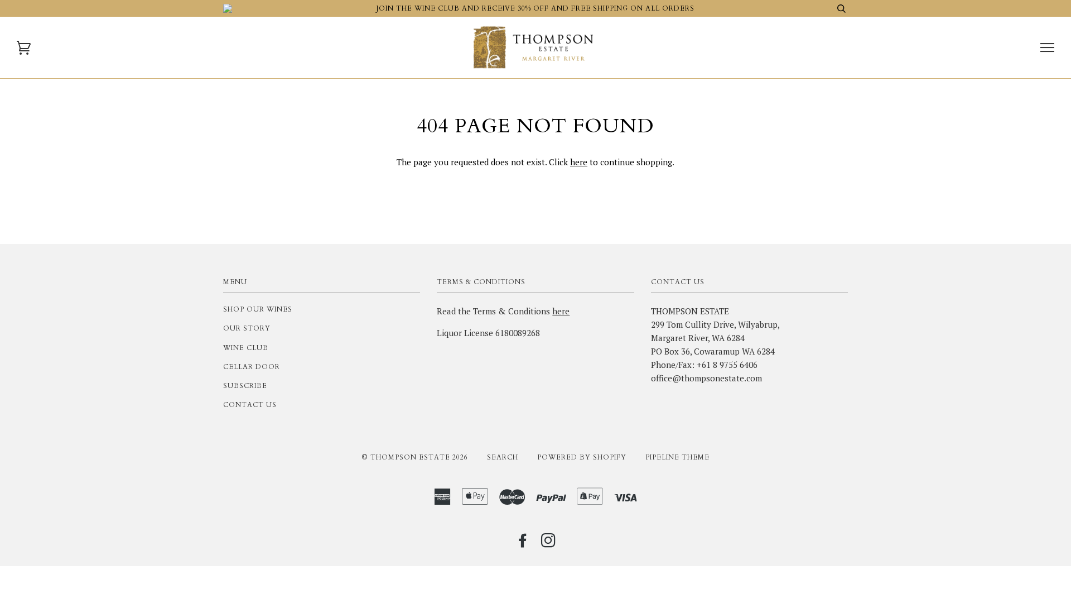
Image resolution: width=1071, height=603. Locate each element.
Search (502, 457)
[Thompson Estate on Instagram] (548, 543)
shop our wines (257, 309)
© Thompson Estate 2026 (414, 457)
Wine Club (245, 347)
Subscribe (245, 385)
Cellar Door (251, 366)
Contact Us (250, 404)
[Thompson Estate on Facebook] (522, 543)
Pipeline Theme (677, 457)
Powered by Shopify (581, 457)
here (578, 162)
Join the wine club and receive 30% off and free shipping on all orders (535, 8)
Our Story (247, 328)
